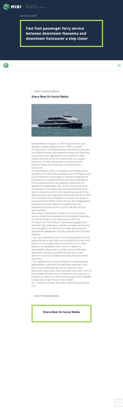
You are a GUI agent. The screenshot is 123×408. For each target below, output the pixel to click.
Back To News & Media (46, 91)
